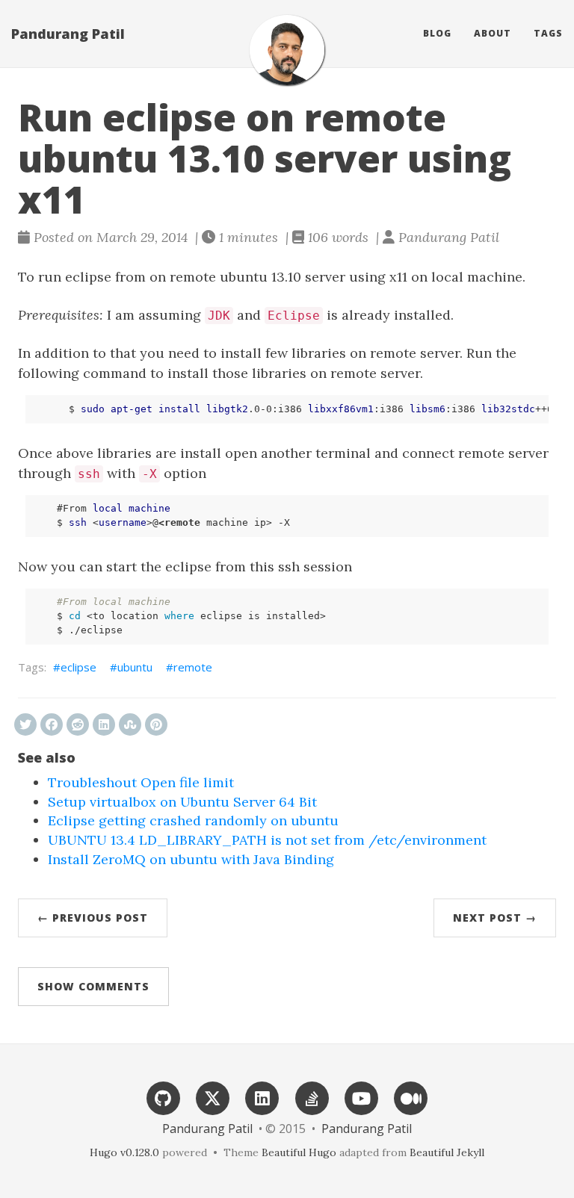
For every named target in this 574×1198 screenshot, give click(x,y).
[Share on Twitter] (25, 724)
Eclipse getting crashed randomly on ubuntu (193, 820)
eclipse (78, 666)
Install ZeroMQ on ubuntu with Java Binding (191, 859)
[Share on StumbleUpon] (130, 724)
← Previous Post (92, 917)
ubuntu (134, 666)
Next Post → (495, 917)
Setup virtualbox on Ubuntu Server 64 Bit (182, 801)
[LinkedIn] (262, 1096)
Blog (437, 33)
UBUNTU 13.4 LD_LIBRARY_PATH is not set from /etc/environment (267, 839)
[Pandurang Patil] (287, 50)
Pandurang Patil (68, 34)
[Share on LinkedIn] (104, 724)
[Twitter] (213, 1096)
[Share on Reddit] (78, 724)
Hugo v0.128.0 (124, 1152)
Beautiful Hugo (299, 1152)
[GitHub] (163, 1096)
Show (93, 986)
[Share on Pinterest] (156, 724)
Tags (548, 33)
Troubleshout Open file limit (141, 782)
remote (192, 666)
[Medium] (411, 1096)
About (492, 33)
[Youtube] (361, 1096)
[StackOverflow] (312, 1096)
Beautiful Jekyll (447, 1152)
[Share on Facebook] (51, 724)
